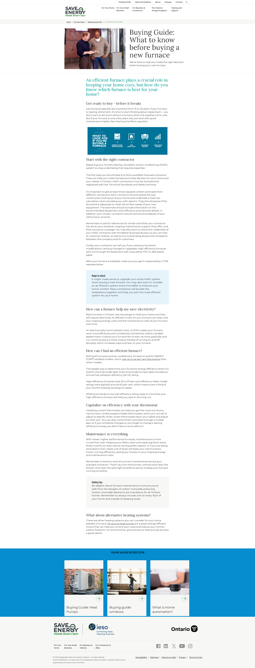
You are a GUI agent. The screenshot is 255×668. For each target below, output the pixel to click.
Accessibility (141, 657)
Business (70, 646)
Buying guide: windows (120, 609)
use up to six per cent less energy (141, 359)
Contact (179, 2)
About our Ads (169, 657)
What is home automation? (163, 609)
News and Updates (143, 2)
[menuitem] (108, 7)
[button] (186, 2)
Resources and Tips (95, 22)
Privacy (182, 657)
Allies (103, 646)
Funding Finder (124, 2)
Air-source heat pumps (120, 523)
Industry (86, 646)
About (158, 2)
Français (168, 2)
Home (68, 22)
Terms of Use (195, 657)
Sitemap (154, 657)
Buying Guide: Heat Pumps (81, 609)
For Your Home (79, 22)
